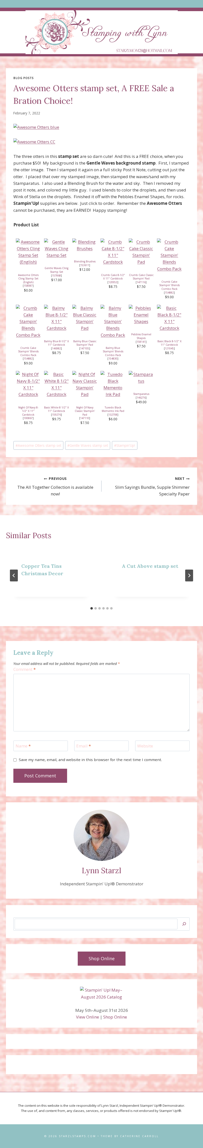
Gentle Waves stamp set (87, 445)
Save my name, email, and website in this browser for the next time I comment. (90, 759)
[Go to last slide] (14, 575)
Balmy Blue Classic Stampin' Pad (84, 343)
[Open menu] (101, 4)
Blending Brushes (85, 261)
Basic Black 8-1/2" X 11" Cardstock (169, 343)
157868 (56, 275)
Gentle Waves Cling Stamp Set (56, 270)
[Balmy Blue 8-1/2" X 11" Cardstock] (56, 318)
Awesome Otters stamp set (38, 445)
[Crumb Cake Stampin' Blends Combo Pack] (169, 255)
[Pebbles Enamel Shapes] (141, 315)
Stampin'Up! (124, 445)
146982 (56, 348)
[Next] (189, 575)
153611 (84, 265)
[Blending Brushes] (84, 245)
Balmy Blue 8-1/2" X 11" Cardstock (56, 343)
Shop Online (115, 1017)
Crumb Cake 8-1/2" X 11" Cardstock (113, 276)
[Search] (184, 924)
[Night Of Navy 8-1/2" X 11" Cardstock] (28, 384)
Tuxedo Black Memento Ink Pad (113, 409)
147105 (84, 348)
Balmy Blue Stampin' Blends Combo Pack (113, 351)
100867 (28, 418)
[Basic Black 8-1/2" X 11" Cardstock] (169, 318)
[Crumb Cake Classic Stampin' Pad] (141, 251)
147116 (141, 282)
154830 (112, 358)
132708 (112, 414)
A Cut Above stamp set (150, 566)
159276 (56, 414)
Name (23, 746)
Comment (24, 669)
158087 (28, 285)
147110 (84, 418)
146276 (141, 397)
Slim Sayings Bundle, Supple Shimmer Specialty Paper (152, 486)
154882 (169, 292)
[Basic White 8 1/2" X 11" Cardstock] (56, 384)
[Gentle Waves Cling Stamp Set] (56, 248)
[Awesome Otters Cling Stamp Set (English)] (28, 251)
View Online (87, 1017)
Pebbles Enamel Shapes (141, 336)
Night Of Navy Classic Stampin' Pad (85, 411)
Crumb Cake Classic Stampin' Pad (141, 276)
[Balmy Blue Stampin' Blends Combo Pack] (113, 321)
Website (145, 746)
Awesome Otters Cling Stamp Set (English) (28, 278)
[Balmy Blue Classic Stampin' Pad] (84, 318)
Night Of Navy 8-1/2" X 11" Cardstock (28, 411)
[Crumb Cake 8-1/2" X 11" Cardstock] (113, 251)
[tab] (91, 608)
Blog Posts (23, 78)
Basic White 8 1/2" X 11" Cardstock (56, 409)
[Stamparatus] (141, 377)
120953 (112, 282)
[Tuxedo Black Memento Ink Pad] (113, 384)
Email (83, 746)
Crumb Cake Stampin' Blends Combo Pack (169, 285)
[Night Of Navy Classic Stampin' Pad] (84, 384)
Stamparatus (141, 394)
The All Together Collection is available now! (55, 486)
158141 (141, 341)
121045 (169, 348)
